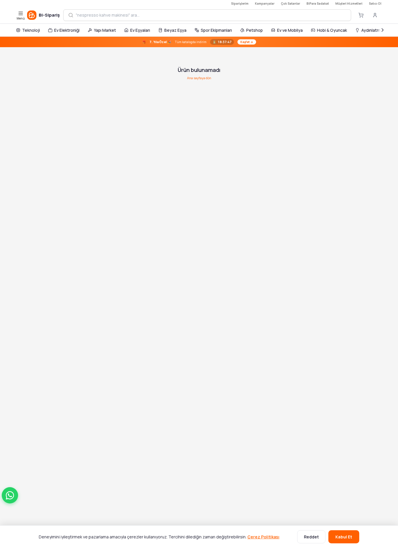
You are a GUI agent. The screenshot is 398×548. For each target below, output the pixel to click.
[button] (10, 495)
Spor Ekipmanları (216, 30)
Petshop (254, 30)
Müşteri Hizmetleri (348, 3)
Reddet (311, 537)
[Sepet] (361, 15)
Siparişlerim (240, 3)
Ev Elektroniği (67, 30)
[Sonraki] (382, 30)
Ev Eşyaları (140, 30)
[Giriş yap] (375, 15)
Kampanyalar (264, 3)
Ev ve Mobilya (290, 30)
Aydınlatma (372, 30)
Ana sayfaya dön (199, 78)
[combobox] (211, 15)
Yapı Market (105, 30)
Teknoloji (31, 30)
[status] (199, 42)
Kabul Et (343, 537)
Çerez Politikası (263, 537)
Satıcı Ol (375, 3)
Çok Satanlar (290, 3)
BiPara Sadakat (318, 3)
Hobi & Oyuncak (332, 30)
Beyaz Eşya (175, 30)
